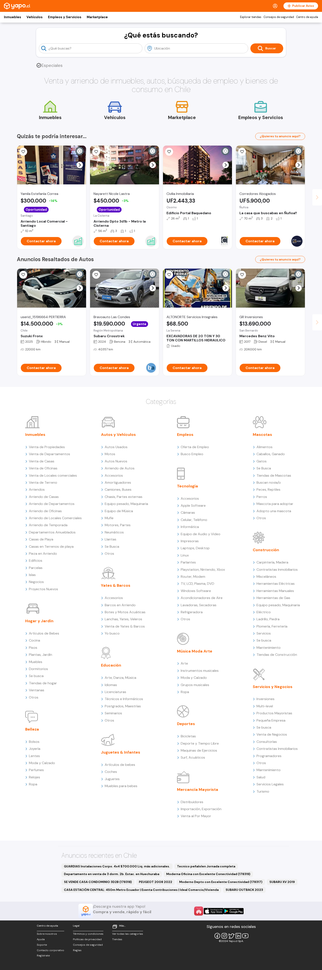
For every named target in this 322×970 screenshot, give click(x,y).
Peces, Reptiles (268, 489)
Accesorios (114, 475)
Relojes (34, 777)
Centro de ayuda (307, 17)
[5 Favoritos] (96, 152)
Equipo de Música (119, 511)
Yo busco (112, 633)
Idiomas (111, 685)
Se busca (36, 676)
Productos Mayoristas (274, 713)
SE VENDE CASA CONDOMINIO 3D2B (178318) (98, 882)
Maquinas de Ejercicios (199, 750)
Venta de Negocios (272, 734)
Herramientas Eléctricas (276, 583)
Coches (111, 771)
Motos (110, 454)
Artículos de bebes (120, 764)
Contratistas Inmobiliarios (277, 569)
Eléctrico (264, 612)
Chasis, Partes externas (123, 496)
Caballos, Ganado (271, 454)
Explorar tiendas (250, 17)
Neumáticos (114, 532)
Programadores (269, 756)
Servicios (264, 633)
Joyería (34, 748)
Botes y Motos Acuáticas (125, 612)
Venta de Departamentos (49, 454)
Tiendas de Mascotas (274, 475)
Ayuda (41, 939)
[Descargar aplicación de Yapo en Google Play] (234, 911)
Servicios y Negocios (272, 686)
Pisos (33, 647)
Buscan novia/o (269, 482)
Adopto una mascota (274, 511)
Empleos (185, 434)
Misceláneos (266, 576)
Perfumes (36, 770)
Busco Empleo (192, 454)
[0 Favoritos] (96, 275)
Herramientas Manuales (275, 590)
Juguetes (112, 779)
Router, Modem (193, 576)
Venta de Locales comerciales (53, 475)
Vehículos (34, 17)
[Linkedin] (238, 935)
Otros (33, 697)
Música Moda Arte (194, 651)
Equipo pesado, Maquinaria (126, 503)
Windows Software (196, 590)
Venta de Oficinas (43, 468)
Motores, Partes (118, 525)
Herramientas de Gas (273, 598)
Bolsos (34, 741)
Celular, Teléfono (194, 519)
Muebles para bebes (121, 786)
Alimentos (264, 447)
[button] (80, 165)
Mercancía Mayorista (197, 789)
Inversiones (265, 699)
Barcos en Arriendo (120, 605)
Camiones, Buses (118, 489)
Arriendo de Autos (119, 468)
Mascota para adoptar (275, 503)
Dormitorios (38, 669)
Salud (261, 777)
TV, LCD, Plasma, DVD (197, 583)
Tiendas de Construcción (277, 654)
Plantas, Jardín (40, 654)
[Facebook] (217, 935)
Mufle (109, 518)
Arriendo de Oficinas (45, 511)
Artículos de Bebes (44, 633)
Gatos (262, 461)
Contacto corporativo (50, 950)
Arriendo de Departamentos (51, 503)
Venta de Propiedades (47, 447)
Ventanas (36, 690)
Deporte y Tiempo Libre (200, 743)
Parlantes (188, 562)
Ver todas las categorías (127, 934)
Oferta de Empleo (195, 447)
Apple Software (193, 505)
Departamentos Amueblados (52, 532)
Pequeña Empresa (271, 720)
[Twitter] (231, 935)
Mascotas (262, 434)
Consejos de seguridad (279, 17)
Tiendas (117, 939)
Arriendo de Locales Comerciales (55, 518)
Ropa (33, 784)
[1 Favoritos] (169, 275)
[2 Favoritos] (23, 275)
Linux (185, 555)
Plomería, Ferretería (272, 626)
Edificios (35, 560)
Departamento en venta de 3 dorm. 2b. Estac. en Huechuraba (111, 874)
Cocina (34, 640)
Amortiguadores (118, 482)
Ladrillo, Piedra (268, 619)
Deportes (186, 723)
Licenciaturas (115, 692)
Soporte (42, 945)
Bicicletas (188, 736)
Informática (190, 526)
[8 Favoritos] (242, 152)
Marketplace (97, 17)
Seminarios (113, 713)
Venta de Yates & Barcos (125, 626)
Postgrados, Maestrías (123, 706)
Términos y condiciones (88, 934)
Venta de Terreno (43, 482)
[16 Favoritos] (23, 152)
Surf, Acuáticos (193, 757)
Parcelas (35, 567)
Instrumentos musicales (200, 670)
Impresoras (190, 541)
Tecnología (187, 486)
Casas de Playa (41, 539)
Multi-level (265, 706)
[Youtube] (245, 935)
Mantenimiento (269, 647)
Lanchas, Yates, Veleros (123, 619)
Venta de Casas (41, 461)
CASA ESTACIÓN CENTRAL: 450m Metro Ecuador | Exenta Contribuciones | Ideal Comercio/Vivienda (141, 890)
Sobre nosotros (47, 934)
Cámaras (188, 512)
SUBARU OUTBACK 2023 (244, 890)
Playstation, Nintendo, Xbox (203, 569)
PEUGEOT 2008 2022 (155, 882)
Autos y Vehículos (118, 434)
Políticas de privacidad (87, 939)
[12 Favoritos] (169, 152)
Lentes (34, 756)
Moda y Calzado (42, 763)
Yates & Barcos (115, 585)
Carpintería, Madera (272, 562)
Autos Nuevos (116, 461)
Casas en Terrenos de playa (51, 546)
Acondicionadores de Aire (202, 598)
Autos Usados (116, 447)
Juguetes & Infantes (120, 752)
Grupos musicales (195, 685)
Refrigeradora (192, 612)
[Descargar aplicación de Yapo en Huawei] (199, 911)
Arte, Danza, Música (120, 677)
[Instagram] (224, 935)
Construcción (266, 550)
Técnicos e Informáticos (124, 699)
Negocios (36, 582)
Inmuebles (12, 17)
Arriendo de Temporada (48, 525)
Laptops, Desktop (195, 548)
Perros (262, 496)
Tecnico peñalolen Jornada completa (206, 866)
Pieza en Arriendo (43, 553)
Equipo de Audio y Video (200, 534)
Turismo (263, 791)
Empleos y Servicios (64, 17)
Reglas (77, 950)
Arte (184, 663)
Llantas (110, 539)
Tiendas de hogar (43, 683)
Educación (111, 665)
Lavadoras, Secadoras (198, 605)
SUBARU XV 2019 (282, 882)
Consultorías (267, 741)
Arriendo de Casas (44, 496)
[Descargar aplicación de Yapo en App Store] (214, 911)
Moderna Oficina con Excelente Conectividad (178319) (208, 874)
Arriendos (37, 489)
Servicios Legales (270, 784)
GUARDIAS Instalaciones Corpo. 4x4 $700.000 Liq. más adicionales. (117, 866)
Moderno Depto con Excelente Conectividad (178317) (220, 882)
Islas (32, 574)
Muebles (35, 662)
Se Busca (112, 546)
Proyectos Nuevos (43, 589)
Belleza (32, 729)
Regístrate (43, 955)
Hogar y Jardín (39, 621)
